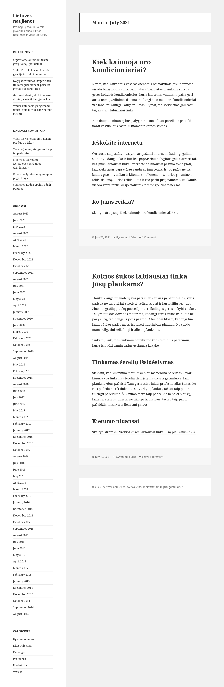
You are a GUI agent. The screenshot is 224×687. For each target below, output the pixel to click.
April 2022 (19, 240)
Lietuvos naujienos (24, 18)
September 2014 (23, 607)
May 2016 (19, 476)
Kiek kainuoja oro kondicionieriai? (121, 65)
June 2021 (19, 292)
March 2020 (20, 331)
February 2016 (22, 496)
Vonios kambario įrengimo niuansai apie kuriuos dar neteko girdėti (32, 110)
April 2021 (19, 305)
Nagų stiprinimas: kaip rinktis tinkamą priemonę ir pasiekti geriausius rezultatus (32, 85)
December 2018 (23, 377)
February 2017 (22, 423)
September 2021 (23, 272)
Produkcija (20, 665)
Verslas (17, 672)
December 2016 (23, 437)
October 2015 (21, 522)
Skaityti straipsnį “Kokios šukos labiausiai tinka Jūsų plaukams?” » (142, 432)
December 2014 (23, 588)
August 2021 (21, 279)
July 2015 (19, 542)
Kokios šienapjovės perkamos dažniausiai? (27, 163)
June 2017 (19, 404)
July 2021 (19, 286)
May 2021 (19, 299)
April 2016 (19, 482)
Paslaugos (19, 652)
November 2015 (23, 515)
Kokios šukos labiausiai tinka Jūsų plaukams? (139, 280)
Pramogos (19, 659)
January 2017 (21, 430)
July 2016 (19, 463)
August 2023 (21, 213)
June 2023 (19, 220)
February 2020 (22, 338)
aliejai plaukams (146, 330)
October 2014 (21, 601)
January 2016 (21, 502)
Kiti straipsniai (22, 645)
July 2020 (19, 325)
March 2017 (20, 417)
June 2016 (19, 469)
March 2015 (20, 568)
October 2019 (21, 345)
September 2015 (23, 528)
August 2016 (21, 456)
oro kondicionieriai (181, 100)
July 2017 (19, 397)
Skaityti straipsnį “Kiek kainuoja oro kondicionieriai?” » (134, 213)
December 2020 (23, 318)
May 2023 (19, 226)
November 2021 (23, 259)
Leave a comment (152, 457)
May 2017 (19, 410)
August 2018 (21, 384)
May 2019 (19, 364)
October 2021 (21, 266)
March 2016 (20, 489)
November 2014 (23, 594)
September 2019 (23, 351)
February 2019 (22, 371)
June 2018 (19, 391)
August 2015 (21, 535)
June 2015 (19, 548)
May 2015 (19, 555)
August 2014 (21, 614)
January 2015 (21, 581)
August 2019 (21, 358)
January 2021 (21, 312)
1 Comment (149, 237)
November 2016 (23, 443)
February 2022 (22, 253)
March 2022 (20, 246)
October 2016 (21, 450)
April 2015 (19, 561)
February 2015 (22, 574)
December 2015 (23, 509)
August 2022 (21, 233)
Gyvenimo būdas (23, 639)
